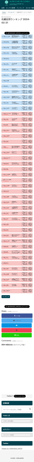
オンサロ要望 (10, 8)
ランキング (20, 8)
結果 (3, 8)
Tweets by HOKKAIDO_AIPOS (12, 448)
